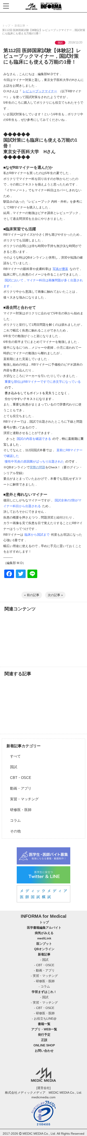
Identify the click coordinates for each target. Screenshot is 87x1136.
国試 (11, 767)
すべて (13, 756)
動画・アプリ (18, 788)
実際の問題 (37, 467)
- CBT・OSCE (44, 965)
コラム (13, 820)
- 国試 (44, 959)
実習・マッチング (22, 799)
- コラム (44, 986)
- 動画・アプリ (44, 970)
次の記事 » (55, 595)
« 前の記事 (31, 595)
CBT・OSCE (18, 778)
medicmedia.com (43, 1097)
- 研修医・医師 (44, 981)
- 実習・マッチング (44, 976)
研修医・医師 (18, 810)
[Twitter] (21, 574)
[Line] (32, 574)
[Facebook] (9, 574)
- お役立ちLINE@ (44, 1018)
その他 (13, 831)
